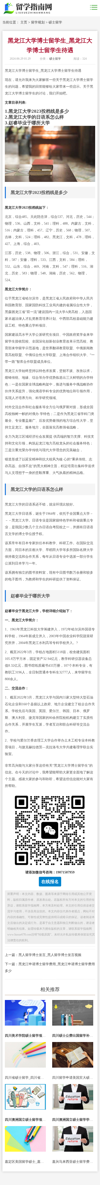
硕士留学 (55, 22)
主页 (23, 22)
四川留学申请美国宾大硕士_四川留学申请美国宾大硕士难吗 (72, 1077)
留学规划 (38, 22)
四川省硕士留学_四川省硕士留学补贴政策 (25, 1077)
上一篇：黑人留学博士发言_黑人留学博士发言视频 (43, 955)
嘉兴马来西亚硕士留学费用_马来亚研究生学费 (72, 1162)
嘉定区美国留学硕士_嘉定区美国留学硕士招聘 (25, 1162)
